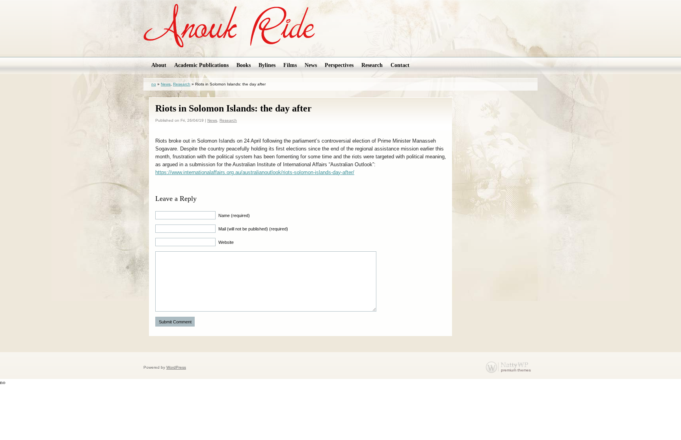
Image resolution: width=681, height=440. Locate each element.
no (153, 84)
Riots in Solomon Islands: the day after (233, 108)
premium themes (516, 370)
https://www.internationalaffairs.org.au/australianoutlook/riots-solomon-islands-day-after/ (254, 172)
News (166, 84)
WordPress (176, 367)
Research (181, 84)
